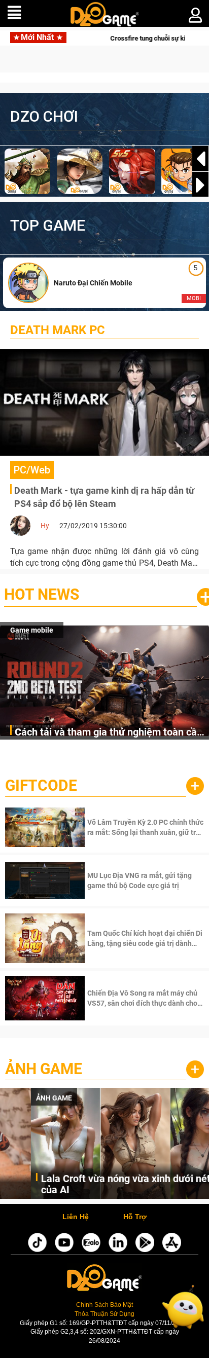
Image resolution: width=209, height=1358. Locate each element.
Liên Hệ (75, 1217)
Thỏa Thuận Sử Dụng (104, 1313)
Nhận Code (144, 827)
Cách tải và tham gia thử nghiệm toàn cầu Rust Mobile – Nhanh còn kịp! (108, 733)
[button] (200, 185)
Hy (45, 526)
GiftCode (41, 785)
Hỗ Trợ (135, 1217)
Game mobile (31, 630)
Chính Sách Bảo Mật (104, 1304)
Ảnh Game (43, 1069)
